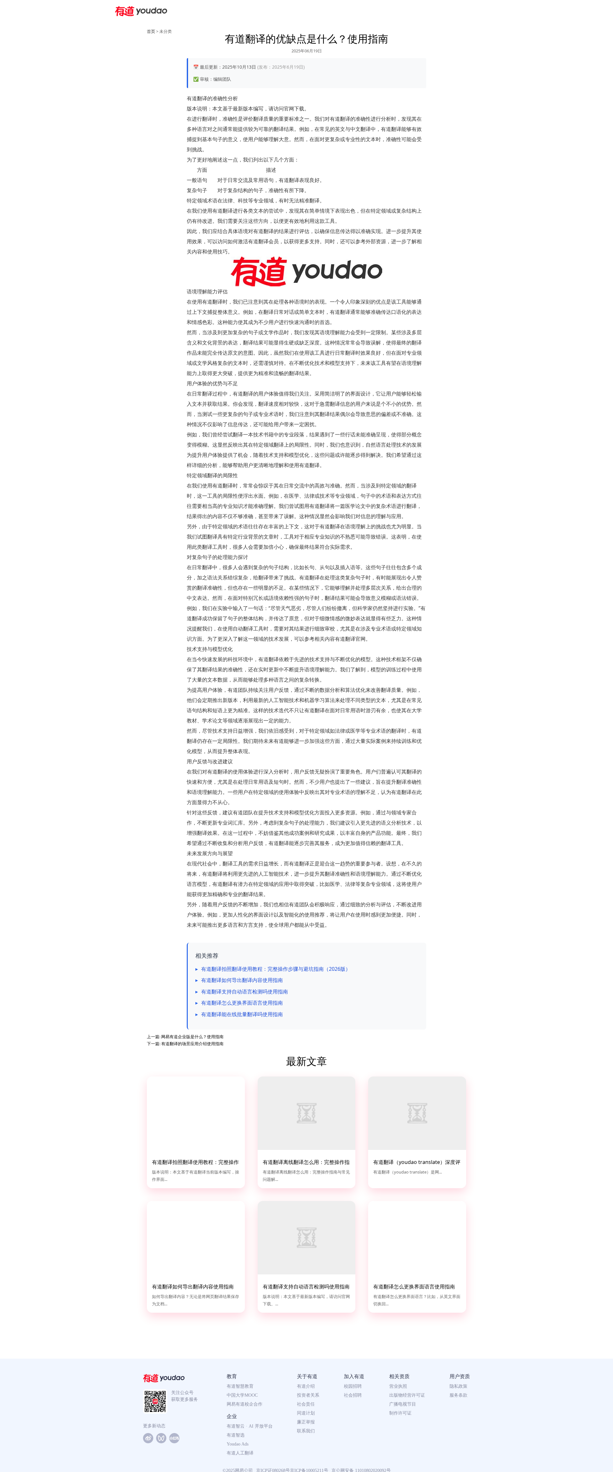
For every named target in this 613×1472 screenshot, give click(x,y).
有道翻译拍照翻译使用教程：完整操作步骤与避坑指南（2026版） (276, 968)
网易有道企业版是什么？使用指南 (192, 1036)
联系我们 (306, 1431)
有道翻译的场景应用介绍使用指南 (192, 1043)
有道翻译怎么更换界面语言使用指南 (242, 1002)
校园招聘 (353, 1386)
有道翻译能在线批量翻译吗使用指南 (242, 1014)
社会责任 (306, 1404)
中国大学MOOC (242, 1395)
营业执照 (398, 1386)
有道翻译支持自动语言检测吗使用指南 (244, 991)
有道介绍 (306, 1386)
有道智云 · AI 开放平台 (250, 1426)
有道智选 (236, 1435)
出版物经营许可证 (407, 1395)
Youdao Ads (237, 1444)
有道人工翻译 (240, 1453)
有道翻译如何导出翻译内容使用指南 (242, 980)
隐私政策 (458, 1386)
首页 (151, 31)
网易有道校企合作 (244, 1404)
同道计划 (306, 1413)
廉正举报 (306, 1422)
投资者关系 (308, 1395)
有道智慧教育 (240, 1386)
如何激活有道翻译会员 (253, 241)
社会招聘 (353, 1395)
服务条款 (458, 1395)
